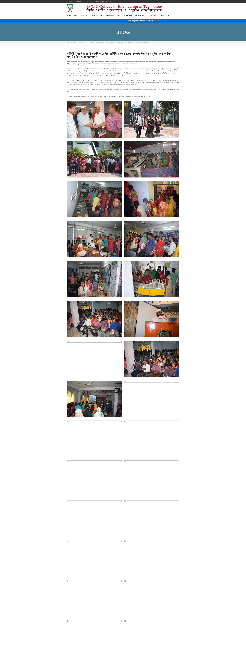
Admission (128, 15)
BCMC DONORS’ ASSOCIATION (81, 1)
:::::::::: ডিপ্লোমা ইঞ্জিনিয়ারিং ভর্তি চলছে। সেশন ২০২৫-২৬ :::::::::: (121, 20)
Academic (85, 15)
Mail (90, 1)
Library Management (113, 15)
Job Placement (164, 15)
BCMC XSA (69, 1)
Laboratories (139, 15)
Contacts (108, 1)
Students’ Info (96, 15)
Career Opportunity (99, 1)
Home (69, 15)
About (76, 15)
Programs (152, 15)
